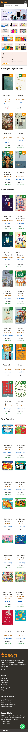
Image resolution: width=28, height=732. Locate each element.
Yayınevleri (4, 684)
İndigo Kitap (7, 332)
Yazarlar (3, 686)
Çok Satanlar (4, 682)
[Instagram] (4, 669)
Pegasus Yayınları (20, 369)
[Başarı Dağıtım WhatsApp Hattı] (22, 726)
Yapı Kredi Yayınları (7, 100)
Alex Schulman (20, 179)
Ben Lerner (7, 104)
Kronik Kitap (7, 176)
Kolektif (7, 601)
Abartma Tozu (7, 365)
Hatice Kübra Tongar (20, 261)
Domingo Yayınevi (7, 220)
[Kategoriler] (2, 5)
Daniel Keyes (7, 409)
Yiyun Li (7, 142)
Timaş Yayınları (20, 176)
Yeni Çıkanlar (4, 680)
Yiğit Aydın (7, 179)
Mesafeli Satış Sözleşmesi (8, 704)
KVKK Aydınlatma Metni (7, 699)
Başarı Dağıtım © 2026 (7, 662)
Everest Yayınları (7, 635)
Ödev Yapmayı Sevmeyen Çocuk (20, 255)
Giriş (25, 2)
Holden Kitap (20, 138)
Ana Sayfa (4, 678)
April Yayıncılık (20, 99)
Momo (20, 365)
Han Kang (20, 102)
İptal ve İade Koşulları (6, 706)
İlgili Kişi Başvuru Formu (7, 703)
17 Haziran (20, 172)
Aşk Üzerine (7, 631)
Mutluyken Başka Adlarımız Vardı (7, 136)
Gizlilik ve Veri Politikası (7, 701)
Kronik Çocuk (20, 220)
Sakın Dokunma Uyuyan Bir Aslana (8, 484)
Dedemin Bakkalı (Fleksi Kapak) (7, 294)
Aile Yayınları (20, 257)
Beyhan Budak (20, 409)
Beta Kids (7, 449)
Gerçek (20, 134)
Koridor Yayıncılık (8, 406)
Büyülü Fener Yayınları (8, 597)
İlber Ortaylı (20, 335)
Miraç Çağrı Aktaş (7, 335)
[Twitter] (2, 669)
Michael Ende (20, 372)
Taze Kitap (8, 295)
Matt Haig (7, 223)
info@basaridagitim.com (17, 660)
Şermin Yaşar (20, 223)
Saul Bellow (20, 141)
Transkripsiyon (7, 95)
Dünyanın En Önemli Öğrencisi (20, 294)
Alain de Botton (7, 638)
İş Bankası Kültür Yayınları (7, 139)
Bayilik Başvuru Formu (7, 688)
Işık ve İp (20, 95)
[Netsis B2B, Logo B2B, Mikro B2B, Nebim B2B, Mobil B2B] (14, 730)
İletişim (3, 690)
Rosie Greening (7, 452)
